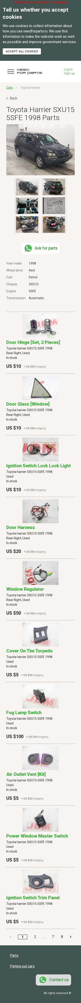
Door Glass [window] (28, 404)
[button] (40, 149)
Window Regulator (25, 589)
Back (13, 98)
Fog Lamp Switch (24, 712)
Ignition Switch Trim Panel (33, 897)
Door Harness (20, 527)
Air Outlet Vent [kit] (26, 774)
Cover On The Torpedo (29, 651)
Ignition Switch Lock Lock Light (38, 465)
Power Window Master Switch (37, 836)
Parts (14, 955)
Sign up (69, 73)
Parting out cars (22, 966)
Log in (68, 69)
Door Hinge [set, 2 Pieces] (33, 342)
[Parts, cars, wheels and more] (29, 71)
